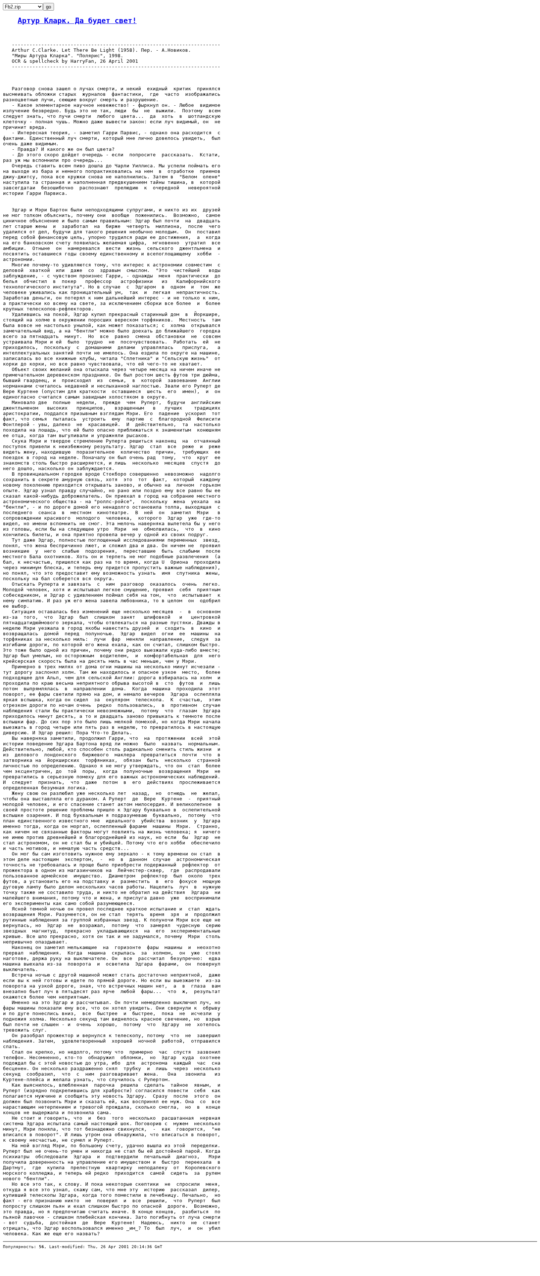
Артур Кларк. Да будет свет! (77, 21)
